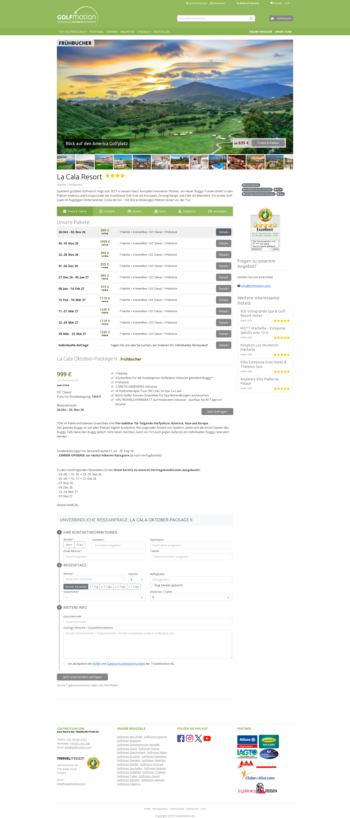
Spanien (112, 31)
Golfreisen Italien (157, 752)
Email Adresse (72, 551)
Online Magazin (260, 31)
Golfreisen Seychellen (129, 768)
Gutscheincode (72, 616)
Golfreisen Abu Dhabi (129, 736)
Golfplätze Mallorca (128, 784)
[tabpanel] (145, 465)
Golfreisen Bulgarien (129, 740)
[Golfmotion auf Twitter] (198, 738)
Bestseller (161, 31)
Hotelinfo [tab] (109, 211)
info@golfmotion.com (256, 286)
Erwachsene (71, 591)
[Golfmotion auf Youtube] (207, 738)
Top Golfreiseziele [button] (71, 31)
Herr (69, 545)
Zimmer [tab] (137, 211)
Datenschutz (177, 808)
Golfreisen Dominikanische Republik (138, 744)
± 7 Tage (134, 586)
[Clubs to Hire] (257, 775)
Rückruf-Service (249, 3)
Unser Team (283, 31)
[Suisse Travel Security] (257, 764)
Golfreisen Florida (148, 748)
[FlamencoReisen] (257, 788)
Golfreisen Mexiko (128, 764)
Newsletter (219, 3)
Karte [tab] (162, 211)
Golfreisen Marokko (128, 760)
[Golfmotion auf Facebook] (180, 738)
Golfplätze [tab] (189, 211)
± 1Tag (94, 586)
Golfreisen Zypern (149, 776)
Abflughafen (157, 574)
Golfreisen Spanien (155, 768)
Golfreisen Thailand (154, 772)
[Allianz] (247, 741)
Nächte (133, 574)
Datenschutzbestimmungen (126, 664)
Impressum (192, 808)
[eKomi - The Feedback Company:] (93, 763)
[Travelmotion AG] (70, 758)
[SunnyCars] (269, 741)
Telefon (154, 551)
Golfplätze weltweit (152, 780)
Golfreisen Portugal (151, 764)
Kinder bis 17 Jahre (161, 591)
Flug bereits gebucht (168, 585)
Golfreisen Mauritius (154, 760)
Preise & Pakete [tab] (77, 211)
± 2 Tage (106, 586)
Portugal (97, 31)
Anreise (68, 573)
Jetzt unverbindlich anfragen (82, 677)
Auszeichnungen (197, 3)
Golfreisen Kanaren (128, 780)
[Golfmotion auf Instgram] (189, 738)
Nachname (157, 539)
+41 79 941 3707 (76, 739)
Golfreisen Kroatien (128, 756)
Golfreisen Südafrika (129, 772)
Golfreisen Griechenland (131, 752)
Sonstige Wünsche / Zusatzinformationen (88, 627)
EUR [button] (287, 3)
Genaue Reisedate (76, 586)
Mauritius (127, 31)
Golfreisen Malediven (153, 756)
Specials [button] (143, 31)
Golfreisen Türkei (127, 776)
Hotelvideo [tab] (220, 211)
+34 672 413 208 (80, 743)
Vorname (98, 539)
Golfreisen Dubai (127, 748)
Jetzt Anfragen (217, 412)
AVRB (96, 664)
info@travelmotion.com (71, 784)
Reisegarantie (160, 808)
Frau (80, 545)
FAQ (203, 808)
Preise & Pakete (268, 143)
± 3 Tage (120, 586)
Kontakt (277, 3)
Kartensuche (284, 18)
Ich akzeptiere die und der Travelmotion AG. (121, 664)
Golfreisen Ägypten (155, 736)
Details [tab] (223, 232)
